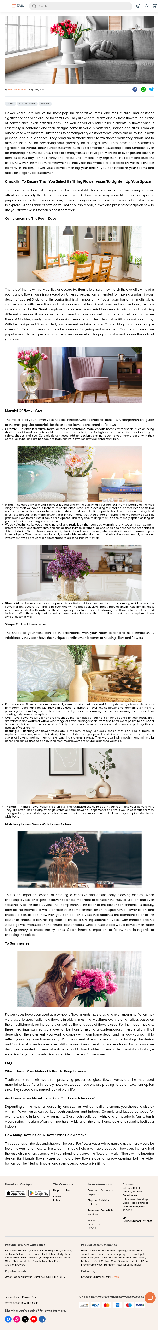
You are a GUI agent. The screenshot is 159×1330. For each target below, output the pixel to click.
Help (56, 1190)
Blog (68, 1190)
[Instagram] (16, 1321)
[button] (4, 6)
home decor (103, 1035)
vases (9, 329)
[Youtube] (33, 1321)
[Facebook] (8, 1321)
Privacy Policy (30, 1297)
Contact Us (107, 1190)
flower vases (45, 168)
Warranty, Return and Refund (94, 1224)
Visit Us (105, 1200)
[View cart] (154, 7)
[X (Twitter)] (25, 1321)
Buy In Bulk (107, 1210)
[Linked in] (42, 1321)
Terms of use (12, 1297)
